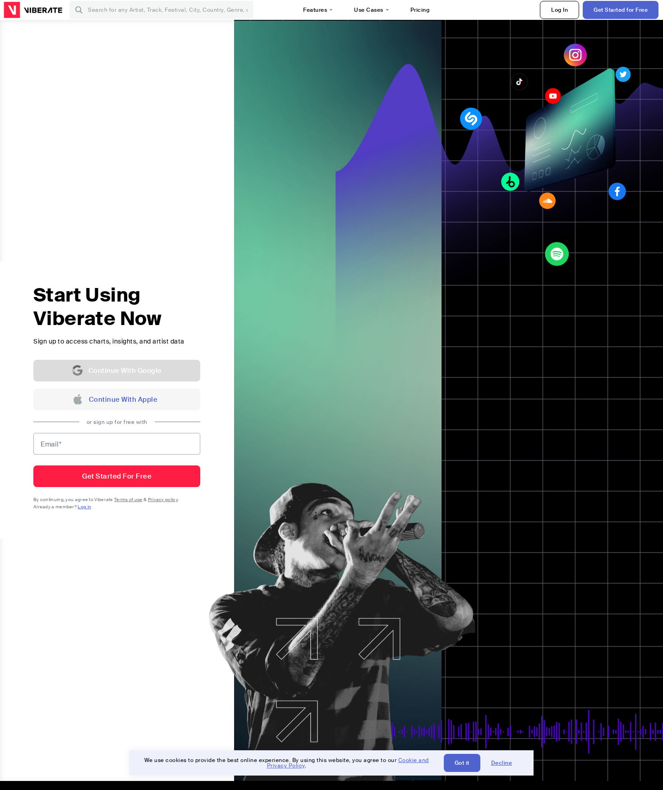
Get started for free (117, 476)
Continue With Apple (123, 399)
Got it (462, 763)
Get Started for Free (621, 10)
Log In (559, 10)
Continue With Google (125, 370)
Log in (84, 507)
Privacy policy (163, 499)
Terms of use (128, 499)
